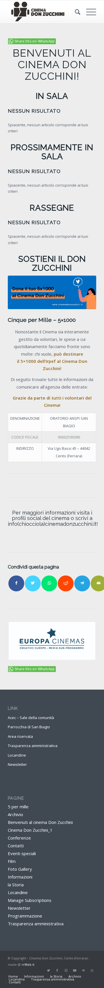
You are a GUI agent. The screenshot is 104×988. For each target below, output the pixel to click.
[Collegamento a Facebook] (57, 970)
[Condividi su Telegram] (82, 583)
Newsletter (17, 764)
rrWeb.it (28, 964)
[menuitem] (74, 11)
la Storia (16, 884)
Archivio (15, 814)
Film (12, 861)
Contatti (16, 845)
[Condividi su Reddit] (66, 583)
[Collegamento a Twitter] (48, 970)
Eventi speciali (22, 853)
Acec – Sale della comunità (31, 717)
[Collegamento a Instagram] (66, 970)
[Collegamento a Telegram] (83, 970)
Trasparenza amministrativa (32, 745)
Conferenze (19, 838)
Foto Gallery (20, 869)
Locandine (17, 755)
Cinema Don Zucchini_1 (30, 830)
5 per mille (18, 806)
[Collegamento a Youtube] (74, 970)
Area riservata (20, 736)
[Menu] (88, 11)
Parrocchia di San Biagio (29, 726)
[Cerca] (74, 11)
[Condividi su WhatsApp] (49, 583)
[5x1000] (52, 292)
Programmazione (25, 916)
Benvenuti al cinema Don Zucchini (40, 822)
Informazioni (20, 877)
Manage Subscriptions (29, 900)
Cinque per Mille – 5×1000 (42, 320)
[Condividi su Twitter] (33, 583)
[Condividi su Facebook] (16, 583)
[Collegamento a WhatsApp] (92, 970)
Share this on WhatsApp (34, 41)
